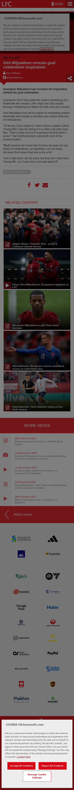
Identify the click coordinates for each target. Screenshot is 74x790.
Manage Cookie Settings (37, 776)
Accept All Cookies (21, 765)
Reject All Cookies (52, 765)
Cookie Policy (24, 757)
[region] (37, 754)
